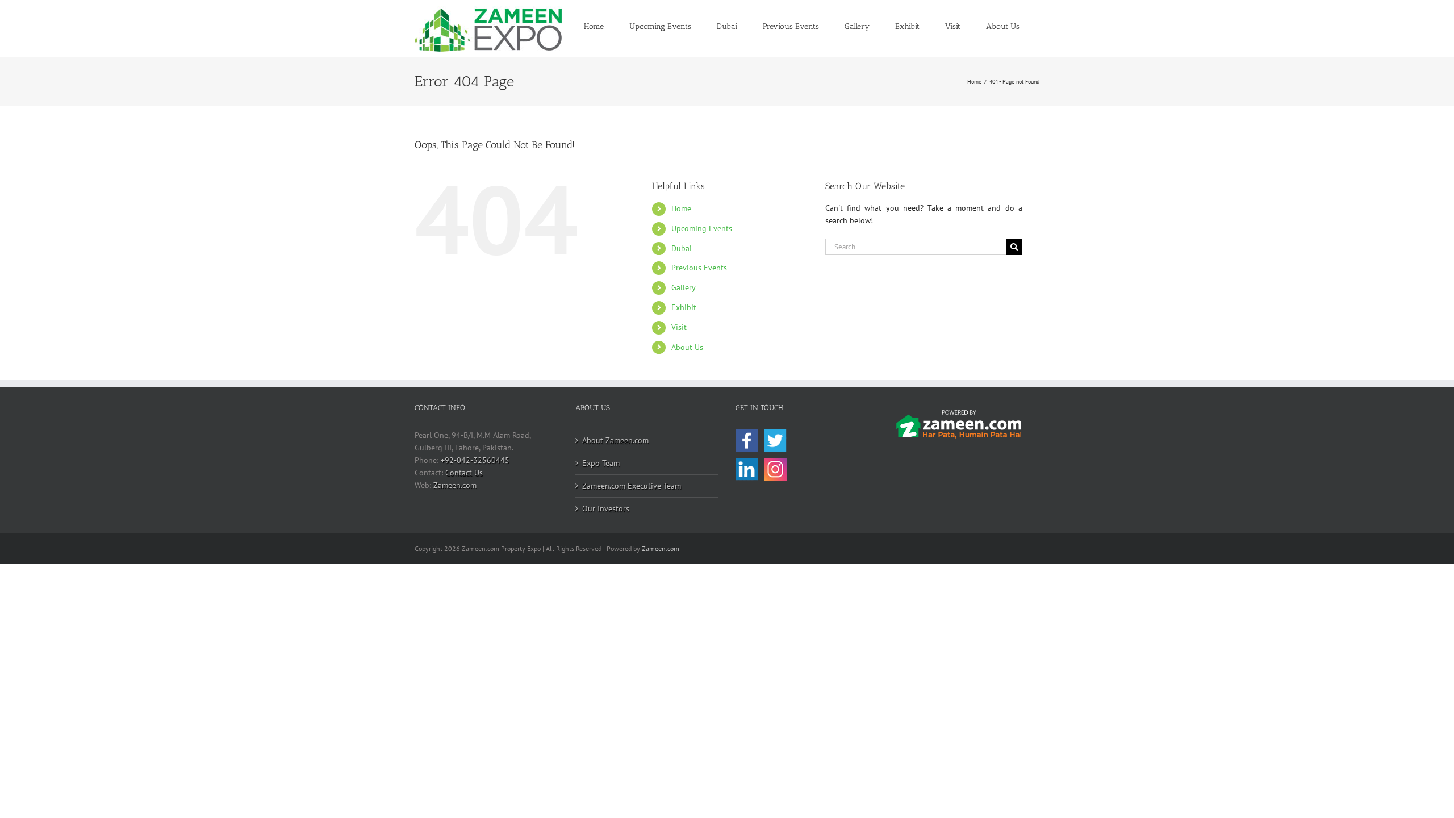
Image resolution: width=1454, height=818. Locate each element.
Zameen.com (455, 485)
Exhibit (683, 307)
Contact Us (464, 473)
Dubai (681, 248)
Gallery (683, 287)
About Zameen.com (615, 440)
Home (681, 208)
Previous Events (699, 267)
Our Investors (605, 508)
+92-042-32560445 (475, 460)
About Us (687, 347)
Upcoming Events (701, 228)
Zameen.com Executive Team (631, 486)
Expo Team (601, 463)
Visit (679, 327)
